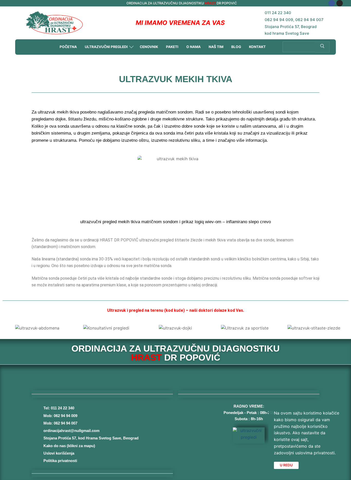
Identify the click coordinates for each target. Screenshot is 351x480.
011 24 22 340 (278, 12)
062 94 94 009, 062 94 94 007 (294, 19)
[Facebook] (331, 3)
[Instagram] (339, 3)
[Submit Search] (322, 47)
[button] (7, 328)
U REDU (286, 465)
